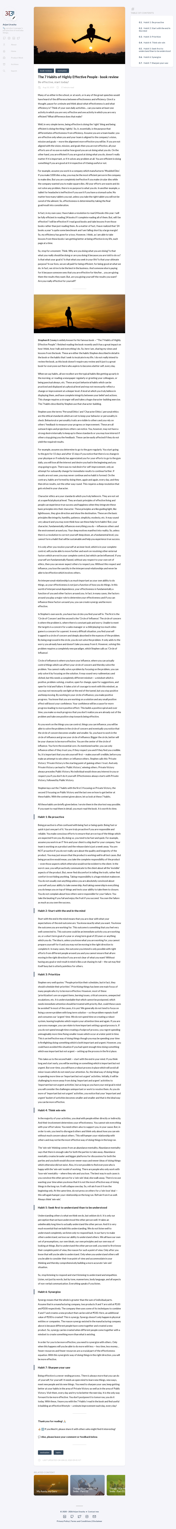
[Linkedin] (13, 39)
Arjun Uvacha (9, 24)
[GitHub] (4, 39)
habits (58, 1452)
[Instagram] (9, 39)
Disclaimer (97, 1521)
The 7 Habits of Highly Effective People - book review (78, 77)
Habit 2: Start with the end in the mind (154, 29)
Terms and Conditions (81, 1521)
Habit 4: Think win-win (154, 42)
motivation (62, 71)
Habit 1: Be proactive (154, 22)
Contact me (93, 1511)
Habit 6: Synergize (152, 57)
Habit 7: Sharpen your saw (156, 63)
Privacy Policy (63, 1521)
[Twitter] (18, 39)
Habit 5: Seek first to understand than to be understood (155, 49)
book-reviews (46, 71)
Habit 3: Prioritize (152, 36)
